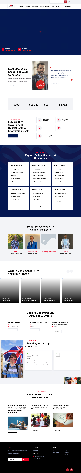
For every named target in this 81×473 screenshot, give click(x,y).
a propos (65, 450)
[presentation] (68, 271)
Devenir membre (66, 127)
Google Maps (35, 450)
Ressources (47, 6)
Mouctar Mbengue (32, 253)
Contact (57, 6)
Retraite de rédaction (14, 322)
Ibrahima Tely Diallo (65, 253)
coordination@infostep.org (22, 1)
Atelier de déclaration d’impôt (38, 322)
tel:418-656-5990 (37, 458)
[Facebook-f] (69, 2)
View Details (13, 329)
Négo (53, 6)
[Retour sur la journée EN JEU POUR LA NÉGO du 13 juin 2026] (40, 420)
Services (28, 6)
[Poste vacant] (48, 241)
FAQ (53, 450)
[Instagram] (72, 2)
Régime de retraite (48, 127)
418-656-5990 (11, 1)
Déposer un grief (47, 135)
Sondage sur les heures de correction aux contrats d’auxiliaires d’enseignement (62, 407)
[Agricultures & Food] (70, 300)
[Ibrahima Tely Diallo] (65, 241)
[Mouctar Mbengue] (32, 241)
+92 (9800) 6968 (10, 50)
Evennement (66, 454)
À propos (21, 6)
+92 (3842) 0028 (26, 50)
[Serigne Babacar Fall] (15, 241)
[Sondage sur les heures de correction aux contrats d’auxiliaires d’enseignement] (63, 420)
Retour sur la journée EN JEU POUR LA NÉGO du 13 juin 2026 (40, 407)
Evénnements (35, 6)
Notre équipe (66, 452)
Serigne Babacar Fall (16, 253)
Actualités (42, 6)
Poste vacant (48, 254)
